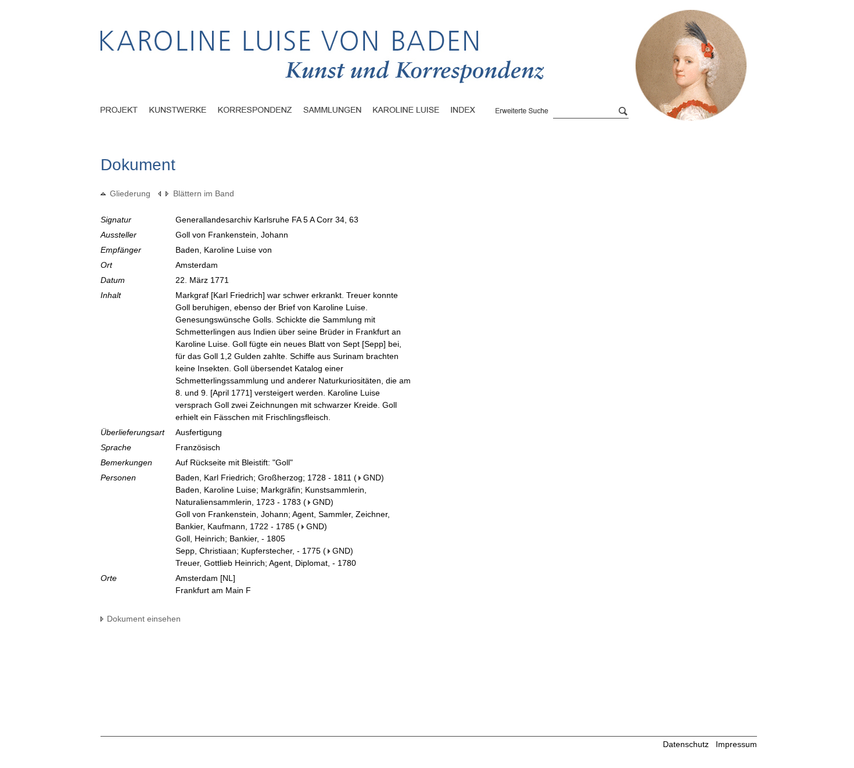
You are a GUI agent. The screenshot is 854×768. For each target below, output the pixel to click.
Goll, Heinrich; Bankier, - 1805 (230, 538)
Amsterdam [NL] (205, 578)
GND (372, 477)
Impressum (736, 744)
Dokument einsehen (144, 618)
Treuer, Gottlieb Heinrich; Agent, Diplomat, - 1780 (265, 563)
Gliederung (130, 193)
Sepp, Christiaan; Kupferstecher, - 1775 (248, 550)
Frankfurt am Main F (213, 590)
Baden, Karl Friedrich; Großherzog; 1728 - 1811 (263, 477)
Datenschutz (686, 744)
